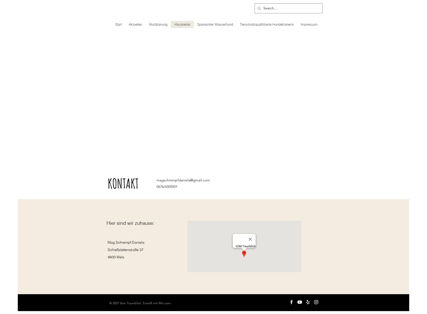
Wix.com (165, 303)
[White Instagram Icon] (316, 302)
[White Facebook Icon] (291, 302)
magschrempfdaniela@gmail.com (183, 180)
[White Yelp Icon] (308, 302)
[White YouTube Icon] (299, 302)
